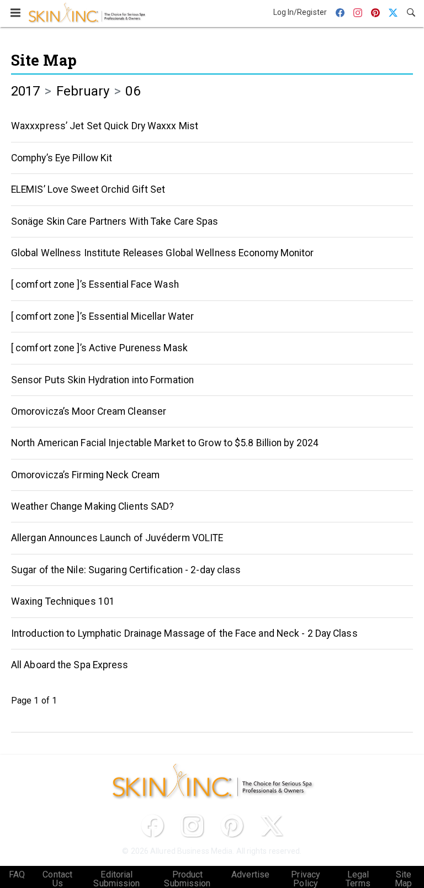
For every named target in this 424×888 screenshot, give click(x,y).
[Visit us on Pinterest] (232, 826)
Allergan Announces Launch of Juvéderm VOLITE (117, 537)
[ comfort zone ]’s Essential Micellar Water (102, 316)
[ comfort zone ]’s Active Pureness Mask (99, 347)
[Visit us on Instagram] (192, 826)
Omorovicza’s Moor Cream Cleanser (88, 411)
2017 (25, 91)
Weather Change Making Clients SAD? (92, 506)
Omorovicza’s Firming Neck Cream (85, 474)
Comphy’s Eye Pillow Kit (61, 157)
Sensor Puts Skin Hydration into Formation (102, 379)
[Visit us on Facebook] (152, 826)
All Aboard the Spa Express (70, 664)
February (83, 91)
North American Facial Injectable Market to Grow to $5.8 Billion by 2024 (165, 442)
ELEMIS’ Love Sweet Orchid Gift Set (88, 189)
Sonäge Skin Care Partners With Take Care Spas (115, 221)
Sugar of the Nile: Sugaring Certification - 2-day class (126, 569)
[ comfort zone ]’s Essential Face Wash (95, 284)
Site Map (44, 60)
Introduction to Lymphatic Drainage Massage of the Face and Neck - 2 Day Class (184, 633)
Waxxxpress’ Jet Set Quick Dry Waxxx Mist (104, 125)
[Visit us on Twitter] (272, 826)
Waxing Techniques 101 (63, 601)
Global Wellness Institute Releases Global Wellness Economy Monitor (162, 252)
